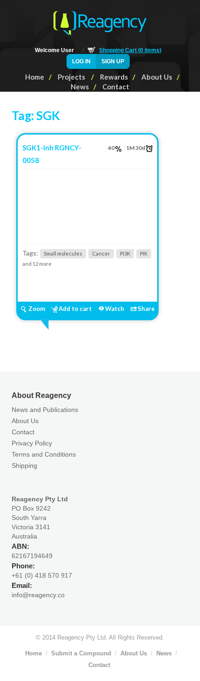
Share (146, 308)
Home (34, 77)
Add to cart (75, 308)
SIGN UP (112, 61)
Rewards (114, 77)
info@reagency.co (38, 595)
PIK (143, 253)
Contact (115, 86)
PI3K (125, 253)
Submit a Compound (81, 653)
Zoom (36, 308)
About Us (156, 77)
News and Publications (45, 409)
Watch (114, 308)
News (80, 86)
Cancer (101, 253)
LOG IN (81, 61)
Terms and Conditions (44, 454)
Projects (72, 77)
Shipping (24, 465)
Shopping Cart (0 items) (130, 50)
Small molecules (63, 253)
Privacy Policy (32, 443)
